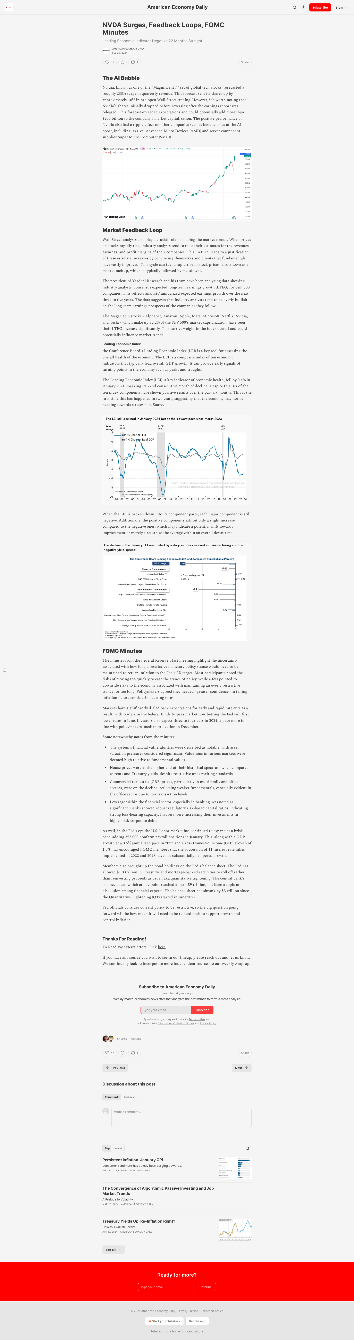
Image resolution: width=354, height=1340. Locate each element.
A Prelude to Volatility (117, 1199)
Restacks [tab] (129, 1097)
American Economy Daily (128, 48)
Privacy (182, 1311)
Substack (157, 1331)
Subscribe (320, 7)
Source (159, 405)
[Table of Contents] (4, 670)
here (162, 947)
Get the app (197, 1321)
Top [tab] (107, 1148)
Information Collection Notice (176, 1023)
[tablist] (120, 1097)
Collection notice (212, 1311)
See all (111, 1250)
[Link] (96, 78)
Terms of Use (197, 1019)
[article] (177, 1168)
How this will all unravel (119, 1227)
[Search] (294, 7)
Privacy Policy (208, 1023)
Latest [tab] (118, 1148)
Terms (194, 1311)
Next (239, 1068)
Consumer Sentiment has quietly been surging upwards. (142, 1165)
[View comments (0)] (122, 62)
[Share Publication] (304, 7)
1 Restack (135, 1038)
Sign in (341, 7)
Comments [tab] (112, 1097)
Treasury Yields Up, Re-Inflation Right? (138, 1221)
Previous (118, 1068)
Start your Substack (166, 1321)
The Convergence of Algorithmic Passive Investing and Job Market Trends (158, 1191)
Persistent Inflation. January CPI (132, 1160)
